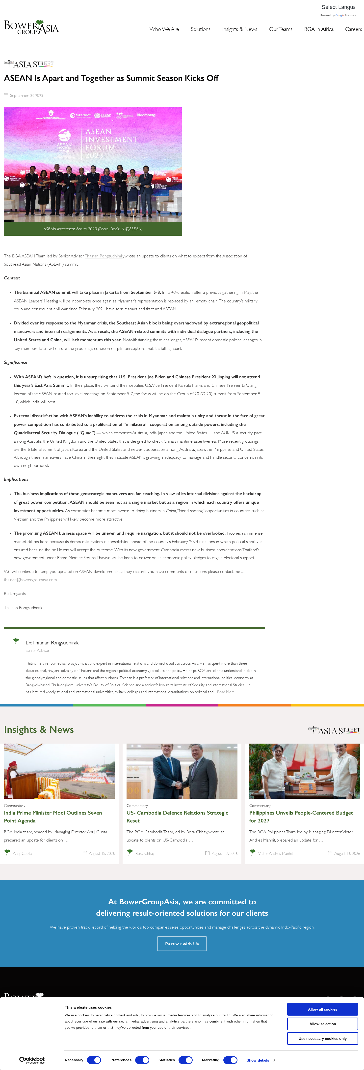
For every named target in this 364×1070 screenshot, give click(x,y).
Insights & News (239, 28)
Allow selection (323, 1024)
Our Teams (280, 28)
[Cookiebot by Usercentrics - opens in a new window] (32, 1060)
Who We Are (164, 28)
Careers (353, 28)
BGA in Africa (318, 28)
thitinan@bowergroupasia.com (30, 579)
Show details (258, 1060)
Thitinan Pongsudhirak (104, 255)
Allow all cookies (322, 1009)
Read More (226, 691)
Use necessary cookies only (323, 1038)
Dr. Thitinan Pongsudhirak (52, 642)
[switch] (142, 1060)
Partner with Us (182, 943)
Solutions (200, 28)
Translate (350, 15)
